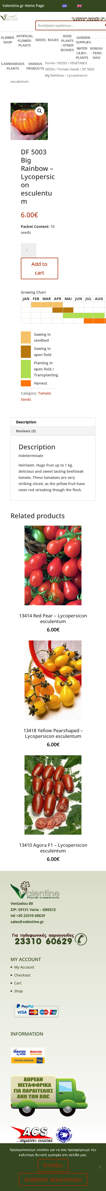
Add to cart (39, 268)
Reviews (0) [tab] (26, 431)
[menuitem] (64, 6)
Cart (17, 983)
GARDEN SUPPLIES (83, 40)
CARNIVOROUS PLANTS (12, 66)
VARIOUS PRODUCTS (35, 66)
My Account (24, 967)
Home (50, 63)
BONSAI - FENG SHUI (96, 53)
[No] (99, 1167)
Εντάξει (53, 1165)
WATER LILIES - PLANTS (82, 53)
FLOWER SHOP (7, 40)
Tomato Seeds (68, 69)
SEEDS (40, 40)
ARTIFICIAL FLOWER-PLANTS (24, 40)
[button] (39, 111)
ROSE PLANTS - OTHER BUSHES (67, 43)
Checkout (22, 975)
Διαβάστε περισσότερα (53, 1179)
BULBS (53, 40)
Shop (18, 991)
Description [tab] (26, 422)
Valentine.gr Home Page (23, 5)
